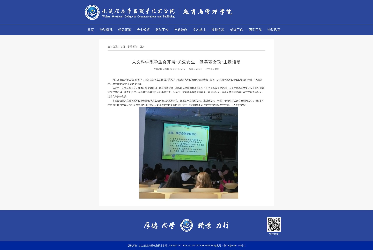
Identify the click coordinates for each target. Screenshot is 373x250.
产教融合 (180, 30)
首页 (90, 30)
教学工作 (162, 30)
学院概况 (106, 30)
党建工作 (236, 30)
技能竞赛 (218, 30)
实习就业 (199, 30)
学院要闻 (124, 30)
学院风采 (274, 30)
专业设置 (143, 30)
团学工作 (255, 30)
